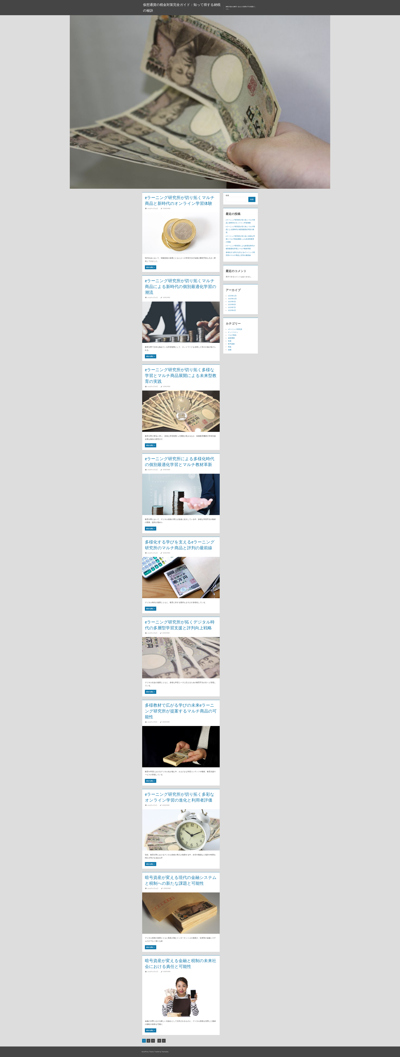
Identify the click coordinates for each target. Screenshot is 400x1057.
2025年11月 (232, 296)
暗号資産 (231, 344)
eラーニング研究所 (235, 329)
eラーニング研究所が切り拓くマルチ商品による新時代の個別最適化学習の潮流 (180, 286)
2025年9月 (232, 301)
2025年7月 (232, 307)
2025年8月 (232, 304)
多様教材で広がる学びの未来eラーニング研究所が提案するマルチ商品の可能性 (181, 711)
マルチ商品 (232, 335)
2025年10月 (232, 299)
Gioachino (166, 208)
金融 (229, 350)
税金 (229, 347)
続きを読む (150, 267)
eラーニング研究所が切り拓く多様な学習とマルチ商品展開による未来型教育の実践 (180, 375)
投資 (229, 341)
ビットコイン (233, 332)
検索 (227, 195)
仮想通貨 (231, 338)
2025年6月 (232, 310)
